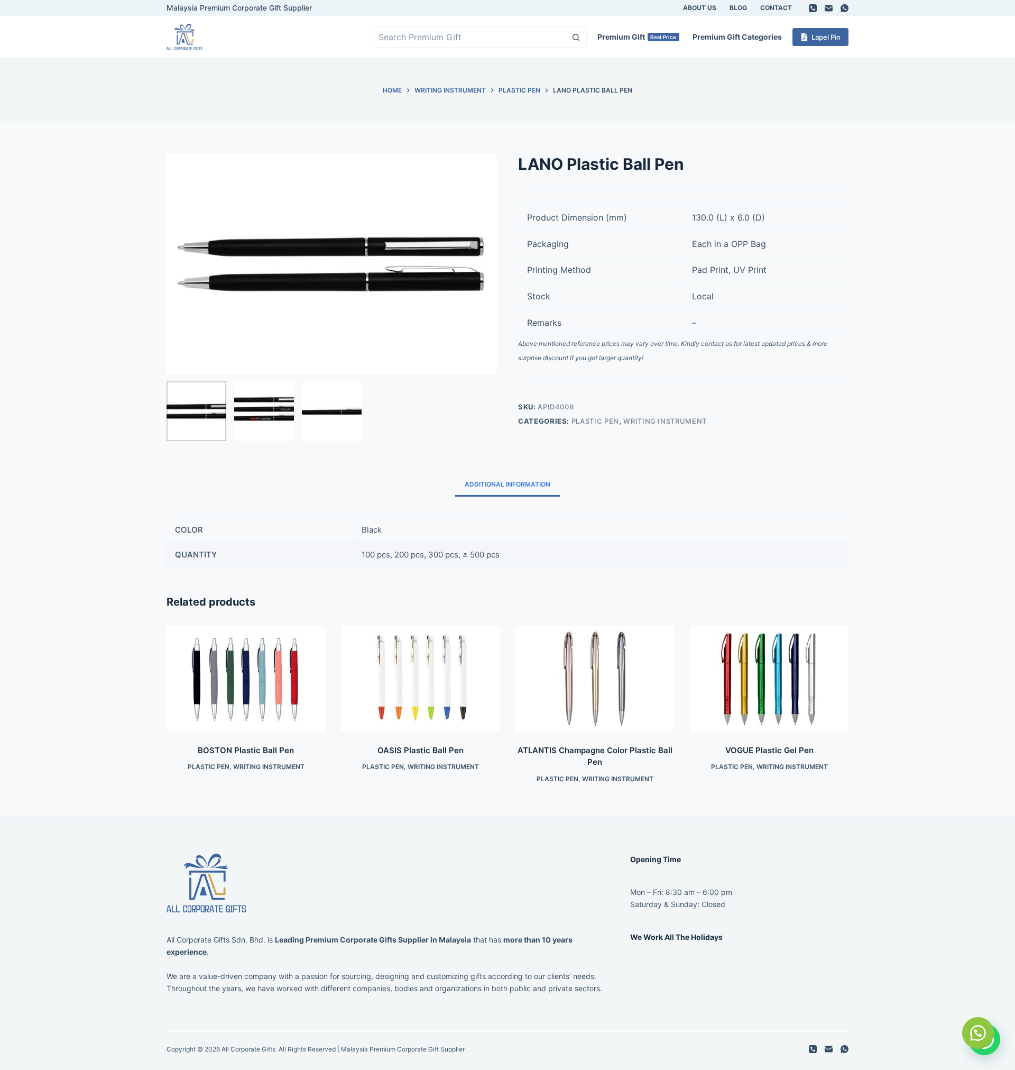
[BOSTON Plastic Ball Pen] (246, 678)
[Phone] (813, 8)
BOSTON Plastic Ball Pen (246, 750)
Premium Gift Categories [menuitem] (737, 36)
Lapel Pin (826, 37)
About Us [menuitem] (699, 8)
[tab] (507, 484)
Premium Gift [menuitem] (637, 36)
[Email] (829, 8)
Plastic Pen (595, 421)
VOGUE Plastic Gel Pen (769, 750)
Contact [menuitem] (776, 8)
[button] (978, 1033)
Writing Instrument (665, 421)
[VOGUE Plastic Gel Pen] (769, 678)
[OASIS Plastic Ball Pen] (420, 678)
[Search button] (576, 37)
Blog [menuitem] (738, 8)
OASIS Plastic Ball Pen (420, 750)
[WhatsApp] (844, 8)
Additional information (507, 484)
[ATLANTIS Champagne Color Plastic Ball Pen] (594, 678)
